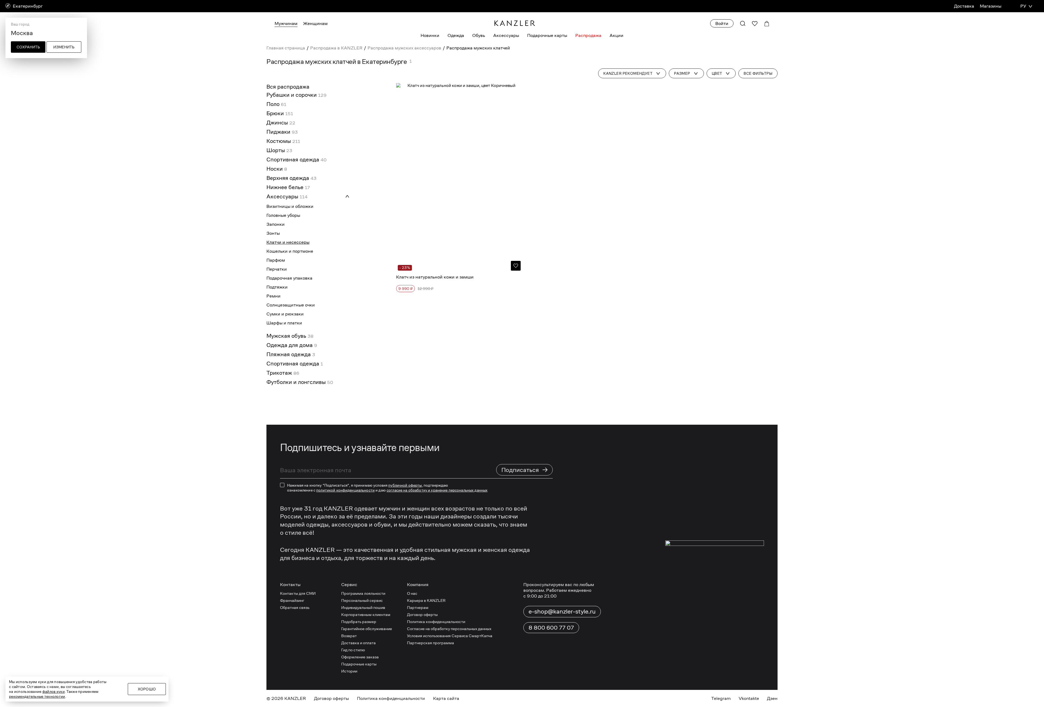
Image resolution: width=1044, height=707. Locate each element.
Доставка (964, 6)
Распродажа (588, 35)
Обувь (478, 35)
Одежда (456, 35)
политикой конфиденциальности (345, 657)
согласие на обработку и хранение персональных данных (437, 657)
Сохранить (28, 47)
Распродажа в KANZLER (336, 48)
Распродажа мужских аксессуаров (404, 48)
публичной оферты (405, 652)
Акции (616, 35)
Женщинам (315, 23)
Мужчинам (286, 23)
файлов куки (53, 691)
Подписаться (524, 636)
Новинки (430, 35)
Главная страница (285, 48)
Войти (721, 23)
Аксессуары (506, 35)
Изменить (63, 47)
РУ (1023, 6)
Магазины (990, 6)
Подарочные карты (547, 35)
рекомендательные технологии (37, 696)
